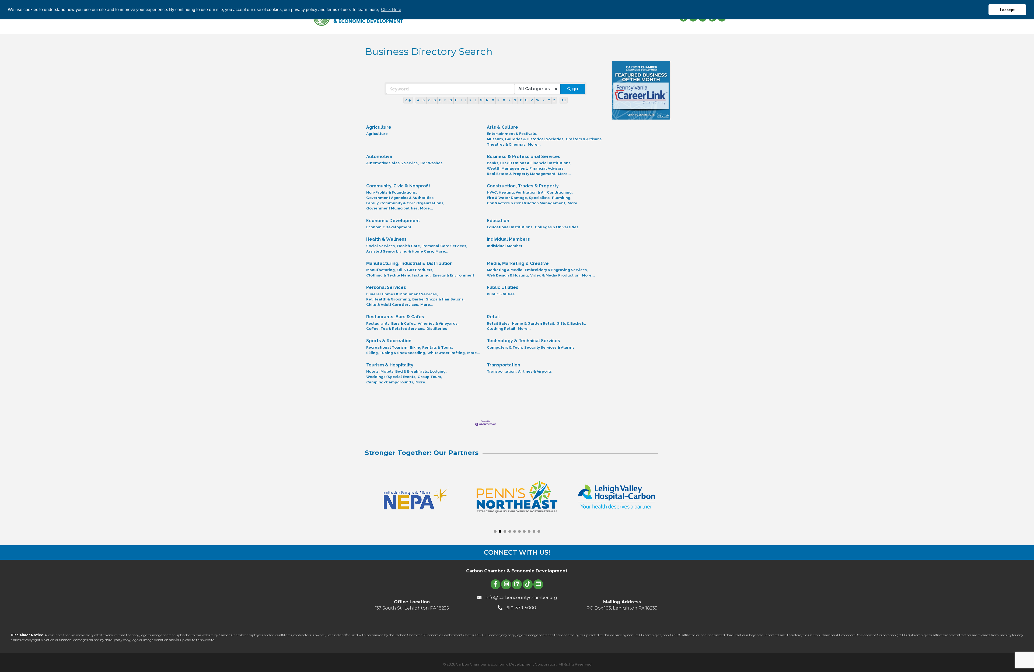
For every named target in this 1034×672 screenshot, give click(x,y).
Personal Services (386, 287)
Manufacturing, (381, 270)
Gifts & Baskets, (571, 323)
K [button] (470, 100)
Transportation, (502, 371)
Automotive (379, 156)
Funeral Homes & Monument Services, (402, 294)
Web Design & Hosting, (508, 275)
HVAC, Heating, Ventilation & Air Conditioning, (530, 192)
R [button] (509, 100)
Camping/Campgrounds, (390, 382)
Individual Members (508, 239)
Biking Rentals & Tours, (431, 347)
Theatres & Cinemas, (506, 144)
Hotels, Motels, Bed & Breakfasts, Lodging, (406, 371)
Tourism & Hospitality (389, 365)
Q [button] (504, 100)
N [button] (487, 100)
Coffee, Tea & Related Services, (395, 328)
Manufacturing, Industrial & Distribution (409, 263)
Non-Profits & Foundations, (391, 192)
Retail (493, 316)
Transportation (503, 365)
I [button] (461, 100)
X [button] (543, 100)
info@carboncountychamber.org (521, 597)
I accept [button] (1007, 10)
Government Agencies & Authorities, (400, 197)
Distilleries (437, 328)
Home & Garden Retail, (533, 323)
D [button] (435, 100)
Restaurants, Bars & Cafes (395, 316)
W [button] (537, 100)
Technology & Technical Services (523, 340)
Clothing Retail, (501, 328)
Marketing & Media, (505, 270)
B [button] (423, 100)
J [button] (465, 100)
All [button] (563, 100)
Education (498, 220)
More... (534, 144)
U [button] (526, 100)
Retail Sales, (499, 323)
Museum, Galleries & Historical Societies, (525, 139)
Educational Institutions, (510, 227)
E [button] (440, 100)
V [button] (532, 100)
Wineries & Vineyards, (438, 323)
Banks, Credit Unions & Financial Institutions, (529, 163)
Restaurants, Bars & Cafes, (391, 323)
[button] (495, 531)
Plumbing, (561, 197)
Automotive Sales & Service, (392, 163)
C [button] (429, 100)
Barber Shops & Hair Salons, (438, 299)
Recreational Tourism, (387, 347)
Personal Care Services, (444, 246)
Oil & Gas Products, (415, 270)
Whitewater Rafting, (446, 353)
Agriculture (378, 127)
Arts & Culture (502, 127)
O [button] (493, 100)
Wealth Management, (507, 168)
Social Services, (381, 246)
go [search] (575, 88)
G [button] (450, 100)
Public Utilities (502, 287)
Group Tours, (430, 376)
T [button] (520, 100)
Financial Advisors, (547, 168)
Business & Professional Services (523, 156)
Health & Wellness (386, 239)
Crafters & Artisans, (584, 139)
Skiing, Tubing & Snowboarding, (396, 353)
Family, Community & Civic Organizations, (405, 203)
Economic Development (393, 220)
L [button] (476, 100)
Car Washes (431, 163)
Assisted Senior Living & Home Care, (400, 251)
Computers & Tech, (505, 347)
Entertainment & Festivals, (512, 133)
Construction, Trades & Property (523, 185)
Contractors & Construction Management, (526, 203)
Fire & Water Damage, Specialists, (519, 197)
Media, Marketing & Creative (518, 263)
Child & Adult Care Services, (392, 304)
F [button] (445, 100)
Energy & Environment (453, 275)
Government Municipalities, (392, 208)
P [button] (498, 100)
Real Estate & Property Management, (522, 174)
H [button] (456, 100)
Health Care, (409, 246)
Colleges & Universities (556, 227)
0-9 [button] (408, 100)
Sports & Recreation (388, 340)
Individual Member (505, 246)
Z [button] (554, 100)
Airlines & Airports (535, 371)
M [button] (481, 100)
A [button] (418, 100)
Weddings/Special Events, (391, 376)
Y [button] (549, 100)
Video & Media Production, (555, 275)
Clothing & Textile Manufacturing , (398, 275)
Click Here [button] (391, 9)
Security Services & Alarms (549, 347)
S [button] (515, 100)
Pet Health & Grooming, (388, 299)
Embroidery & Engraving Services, (556, 270)
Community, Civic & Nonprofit (398, 185)
